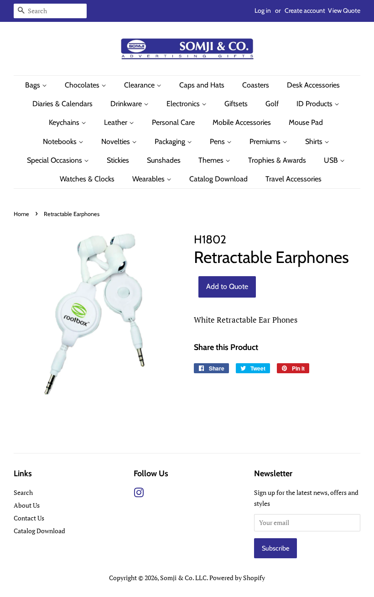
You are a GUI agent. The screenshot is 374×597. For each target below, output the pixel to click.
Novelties (116, 141)
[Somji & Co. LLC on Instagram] (139, 494)
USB (332, 160)
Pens (218, 141)
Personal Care (173, 122)
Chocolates (83, 85)
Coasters (255, 85)
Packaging (171, 141)
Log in (263, 10)
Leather (116, 122)
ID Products (315, 103)
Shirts (314, 141)
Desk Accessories (313, 85)
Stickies (118, 160)
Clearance (140, 85)
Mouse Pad (306, 122)
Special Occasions (55, 160)
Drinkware (127, 103)
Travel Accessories (293, 179)
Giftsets (236, 103)
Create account (305, 10)
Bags (33, 85)
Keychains (65, 122)
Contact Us (29, 518)
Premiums (265, 141)
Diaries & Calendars (62, 103)
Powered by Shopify (237, 577)
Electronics (184, 103)
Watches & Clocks (87, 179)
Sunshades (164, 160)
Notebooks (60, 141)
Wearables (149, 179)
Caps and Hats (201, 85)
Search (23, 492)
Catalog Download (218, 179)
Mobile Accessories (242, 122)
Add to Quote (227, 286)
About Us (27, 505)
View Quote (344, 10)
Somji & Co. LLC (183, 577)
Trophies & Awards (277, 160)
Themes (211, 160)
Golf (272, 103)
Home (21, 214)
